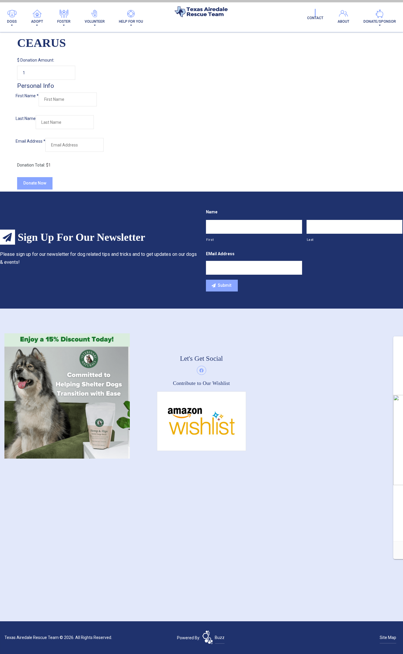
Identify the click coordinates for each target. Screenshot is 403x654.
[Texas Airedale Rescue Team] (201, 13)
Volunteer (95, 21)
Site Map (388, 637)
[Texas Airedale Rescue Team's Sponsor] (67, 395)
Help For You (131, 21)
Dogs (12, 21)
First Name (27, 95)
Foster (64, 21)
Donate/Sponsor (379, 21)
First (210, 240)
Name (211, 212)
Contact (315, 18)
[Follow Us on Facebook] (201, 370)
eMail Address (220, 253)
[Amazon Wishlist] (201, 421)
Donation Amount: (37, 60)
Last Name (26, 118)
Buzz (220, 637)
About (343, 21)
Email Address (30, 141)
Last (310, 240)
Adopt (37, 21)
